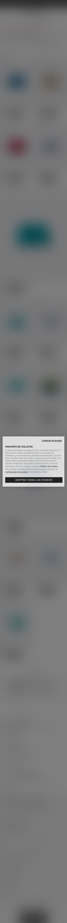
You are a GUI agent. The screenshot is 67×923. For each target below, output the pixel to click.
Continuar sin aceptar (52, 440)
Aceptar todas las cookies (34, 479)
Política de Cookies (49, 466)
